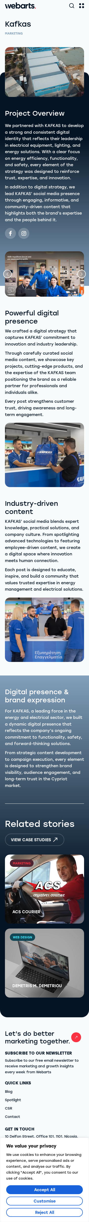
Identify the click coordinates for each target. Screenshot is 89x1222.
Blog (8, 1091)
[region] (44, 1180)
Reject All (44, 1212)
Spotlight (13, 1099)
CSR (8, 1108)
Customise (45, 1201)
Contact (12, 1116)
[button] (7, 274)
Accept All (44, 1189)
